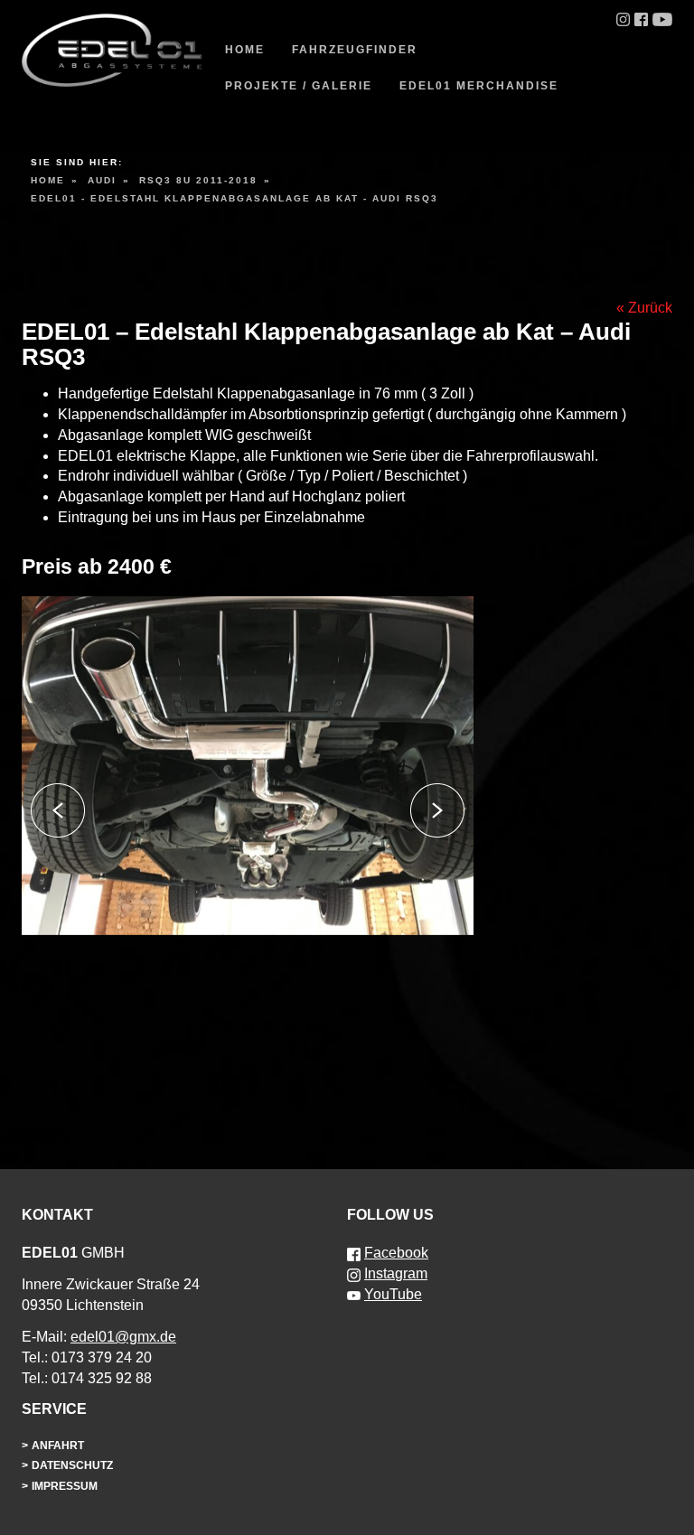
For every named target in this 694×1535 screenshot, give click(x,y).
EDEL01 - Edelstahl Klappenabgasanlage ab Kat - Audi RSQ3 (234, 198)
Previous (58, 810)
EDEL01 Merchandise (478, 86)
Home (245, 49)
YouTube (393, 1294)
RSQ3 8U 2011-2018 (198, 180)
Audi (102, 180)
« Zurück (644, 307)
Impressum (65, 1486)
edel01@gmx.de (123, 1336)
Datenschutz (72, 1465)
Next (437, 810)
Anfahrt (58, 1445)
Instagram (395, 1273)
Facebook (396, 1252)
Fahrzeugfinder (354, 49)
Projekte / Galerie (298, 86)
